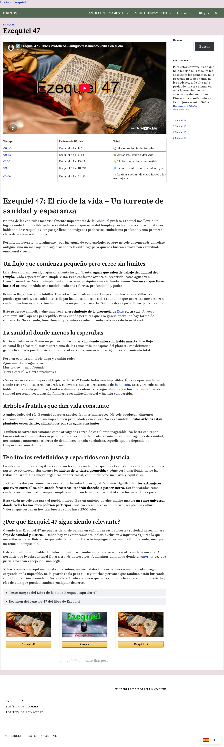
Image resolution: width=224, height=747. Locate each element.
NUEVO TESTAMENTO (151, 13)
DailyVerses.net (181, 109)
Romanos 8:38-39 (185, 106)
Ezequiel (19, 2)
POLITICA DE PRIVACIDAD (24, 712)
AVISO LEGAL (15, 701)
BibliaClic (10, 13)
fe (138, 552)
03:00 (7, 176)
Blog (202, 13)
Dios (120, 311)
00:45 (7, 154)
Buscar (178, 40)
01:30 (6, 161)
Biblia (100, 221)
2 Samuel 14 (179, 138)
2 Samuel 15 (179, 132)
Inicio (4, 2)
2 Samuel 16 (179, 126)
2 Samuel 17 (179, 120)
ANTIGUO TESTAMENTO (106, 13)
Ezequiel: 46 (28, 644)
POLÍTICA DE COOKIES (22, 706)
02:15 (6, 168)
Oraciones (184, 13)
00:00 (7, 148)
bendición (122, 385)
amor (144, 556)
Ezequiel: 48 (141, 644)
